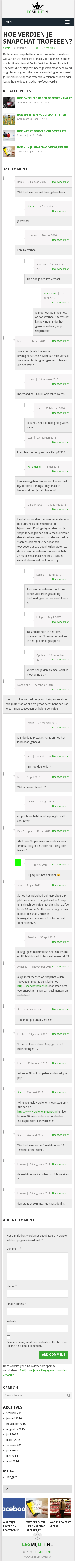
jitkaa (31, 206)
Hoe (36, 47)
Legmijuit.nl (42, 1552)
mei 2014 (12, 1455)
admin (6, 47)
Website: (12, 1321)
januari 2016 (14, 1418)
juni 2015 (12, 1434)
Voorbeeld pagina (37, 1556)
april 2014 (12, 1461)
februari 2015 (14, 1445)
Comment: (14, 1248)
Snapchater (50, 293)
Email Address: (16, 1304)
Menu (9, 22)
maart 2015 (13, 1439)
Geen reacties (24, 102)
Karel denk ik (35, 466)
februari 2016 (14, 1413)
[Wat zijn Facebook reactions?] (14, 1508)
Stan (19, 1092)
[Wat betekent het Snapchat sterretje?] (37, 1508)
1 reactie (21, 135)
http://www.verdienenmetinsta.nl (37, 1111)
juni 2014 (12, 1450)
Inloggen (11, 1477)
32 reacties (48, 47)
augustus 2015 (15, 1429)
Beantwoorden (60, 181)
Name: (11, 1286)
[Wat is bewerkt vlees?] (60, 1508)
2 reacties (22, 151)
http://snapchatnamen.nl (32, 986)
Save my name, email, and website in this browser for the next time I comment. (37, 1344)
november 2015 (16, 1423)
